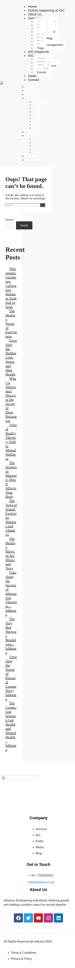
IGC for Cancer (41, 146)
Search (9, 219)
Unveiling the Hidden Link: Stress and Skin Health (11, 357)
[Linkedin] (58, 918)
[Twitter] (28, 918)
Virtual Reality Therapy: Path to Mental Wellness (11, 442)
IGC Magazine (38, 52)
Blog (39, 853)
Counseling (40, 105)
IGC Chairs (39, 139)
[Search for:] (22, 205)
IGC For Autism (41, 142)
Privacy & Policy (21, 958)
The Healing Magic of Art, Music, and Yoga (10, 553)
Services (33, 98)
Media (40, 847)
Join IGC (38, 149)
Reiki (37, 121)
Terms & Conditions (23, 952)
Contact (33, 80)
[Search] (42, 205)
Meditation (39, 115)
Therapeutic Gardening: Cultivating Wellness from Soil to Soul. (11, 288)
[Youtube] (38, 918)
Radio (31, 156)
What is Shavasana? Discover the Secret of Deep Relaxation (11, 399)
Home (31, 86)
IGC (31, 55)
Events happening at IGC (46, 10)
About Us (34, 94)
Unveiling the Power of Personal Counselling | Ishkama (11, 678)
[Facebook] (18, 918)
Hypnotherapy (41, 112)
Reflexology (40, 118)
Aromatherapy (41, 102)
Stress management (50, 44)
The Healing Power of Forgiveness (11, 323)
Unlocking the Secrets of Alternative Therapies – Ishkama (11, 593)
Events (41, 72)
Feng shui (39, 108)
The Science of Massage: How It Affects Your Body (11, 479)
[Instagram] (48, 918)
